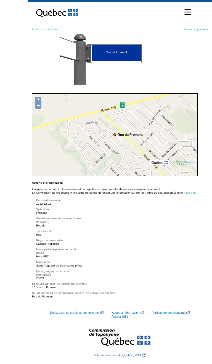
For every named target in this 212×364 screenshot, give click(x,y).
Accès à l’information (125, 312)
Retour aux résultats (44, 29)
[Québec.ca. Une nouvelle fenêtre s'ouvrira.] (57, 12)
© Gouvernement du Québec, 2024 (117, 355)
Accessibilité (120, 316)
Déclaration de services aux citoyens (75, 312)
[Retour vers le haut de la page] (198, 333)
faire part (190, 192)
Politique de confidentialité (169, 312)
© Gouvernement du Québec (183, 162)
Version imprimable (196, 29)
